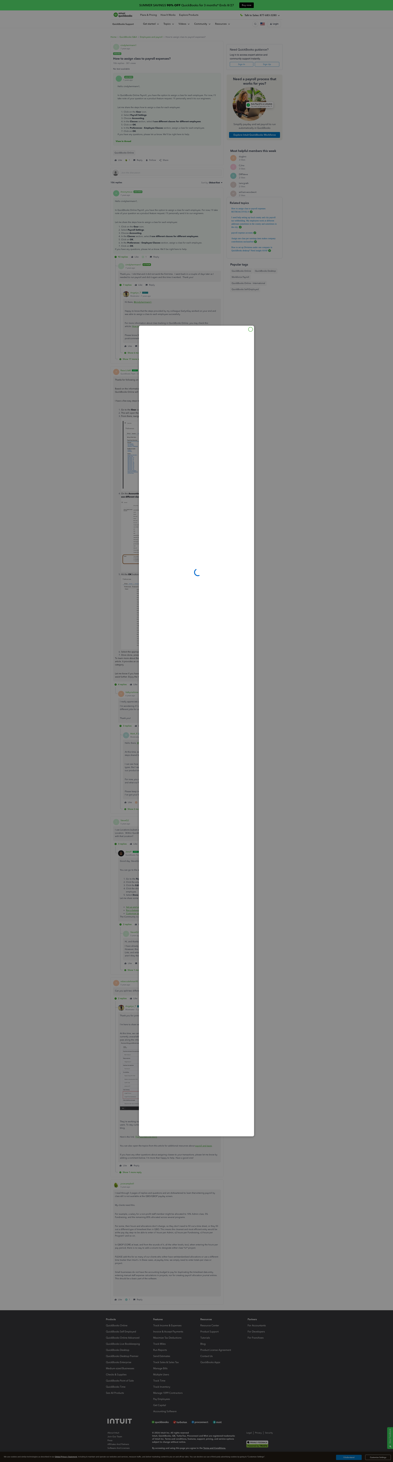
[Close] (251, 329)
